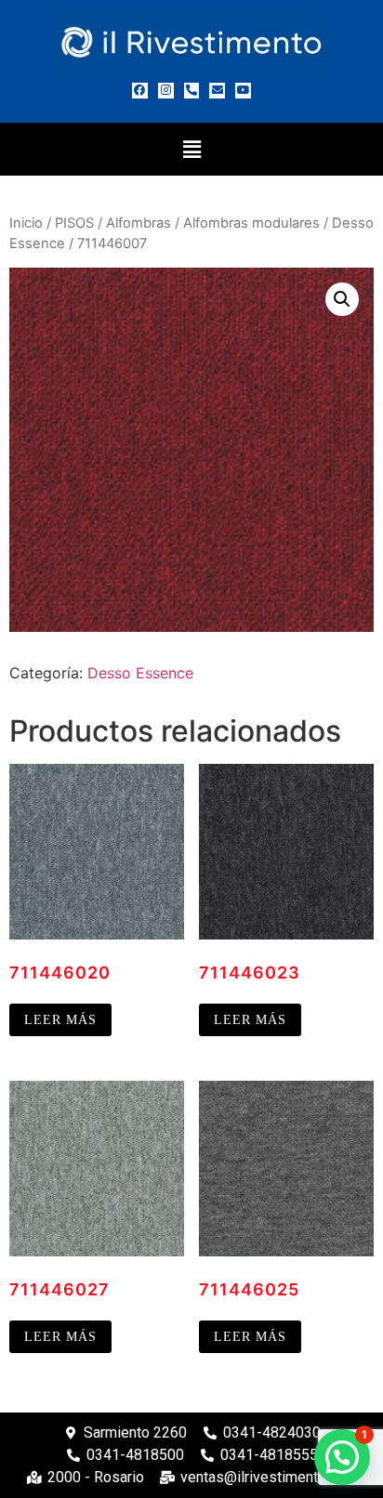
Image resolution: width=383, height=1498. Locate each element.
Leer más (60, 1020)
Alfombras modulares (251, 223)
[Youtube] (243, 91)
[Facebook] (140, 91)
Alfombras (138, 223)
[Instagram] (166, 91)
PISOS (74, 223)
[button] (191, 149)
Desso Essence (140, 673)
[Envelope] (217, 91)
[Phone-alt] (192, 91)
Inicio (26, 223)
